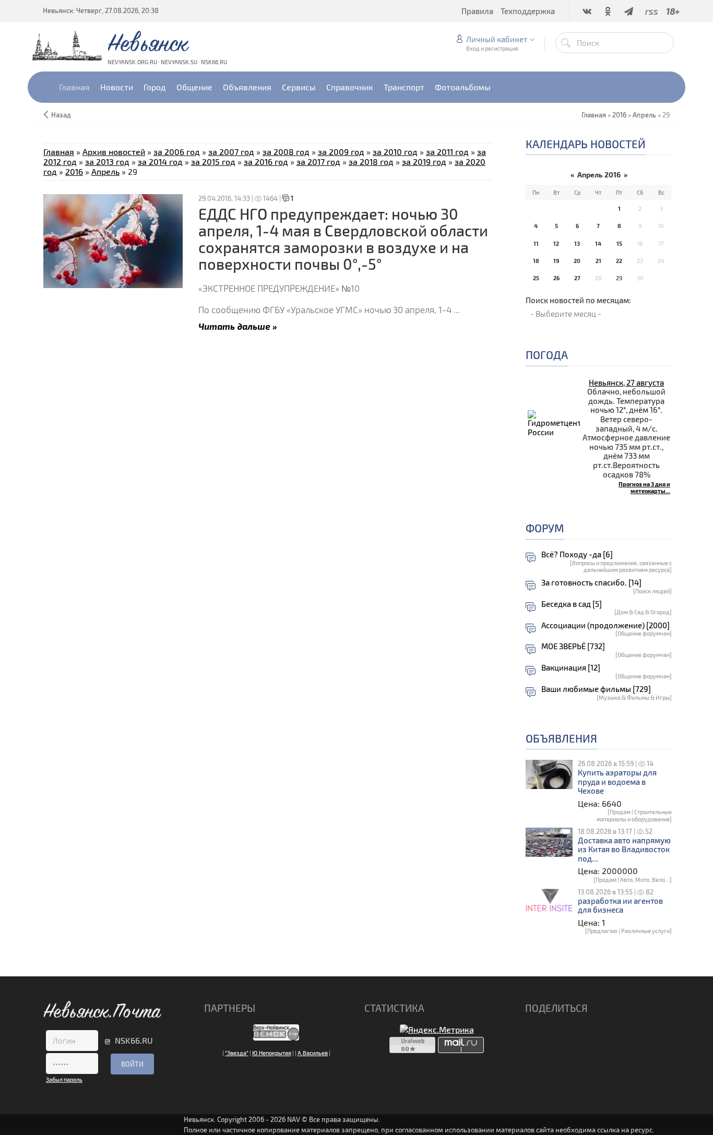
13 (577, 243)
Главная (58, 152)
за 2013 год (107, 161)
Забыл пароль (64, 1079)
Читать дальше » (237, 325)
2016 (619, 115)
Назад (61, 115)
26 (556, 277)
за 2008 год (286, 152)
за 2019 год (424, 161)
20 (577, 260)
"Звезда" (236, 1052)
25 (536, 277)
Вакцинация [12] (570, 667)
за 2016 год (266, 161)
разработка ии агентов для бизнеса (620, 906)
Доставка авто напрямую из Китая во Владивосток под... (624, 849)
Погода (547, 354)
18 (536, 260)
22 (619, 260)
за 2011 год (447, 152)
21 (598, 260)
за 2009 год (341, 152)
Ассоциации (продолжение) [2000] (605, 625)
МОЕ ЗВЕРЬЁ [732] (573, 646)
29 (619, 277)
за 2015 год (213, 161)
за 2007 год (231, 152)
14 (598, 243)
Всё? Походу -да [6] (577, 554)
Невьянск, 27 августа (626, 382)
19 (556, 260)
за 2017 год (318, 161)
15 (619, 243)
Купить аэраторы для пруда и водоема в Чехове (617, 781)
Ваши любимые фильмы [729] (596, 689)
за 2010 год (395, 152)
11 (536, 243)
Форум (545, 527)
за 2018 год (371, 161)
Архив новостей (113, 152)
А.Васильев (313, 1052)
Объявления (561, 738)
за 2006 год (176, 152)
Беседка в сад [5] (571, 604)
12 (556, 243)
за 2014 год (160, 161)
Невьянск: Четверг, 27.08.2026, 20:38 (101, 10)
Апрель (644, 115)
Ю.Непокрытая (271, 1052)
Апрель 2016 (599, 174)
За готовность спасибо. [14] (591, 582)
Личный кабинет (496, 39)
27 (577, 277)
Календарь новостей (586, 143)
